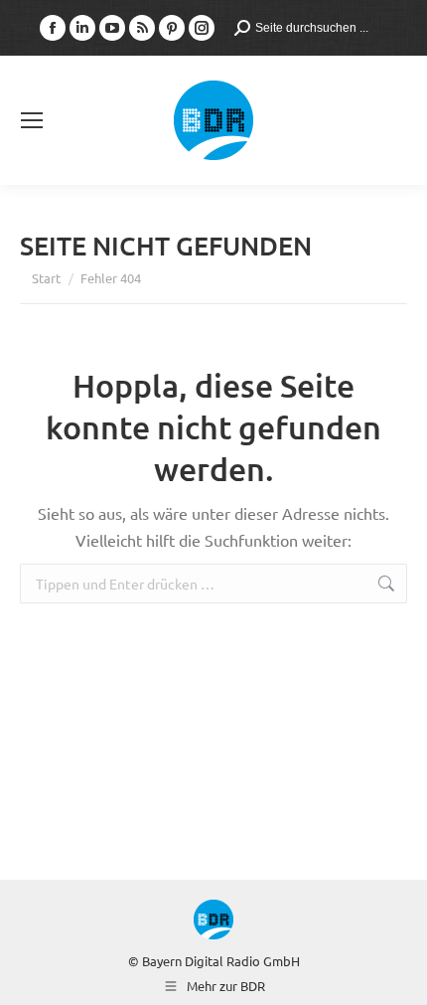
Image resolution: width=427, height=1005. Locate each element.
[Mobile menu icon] (32, 120)
